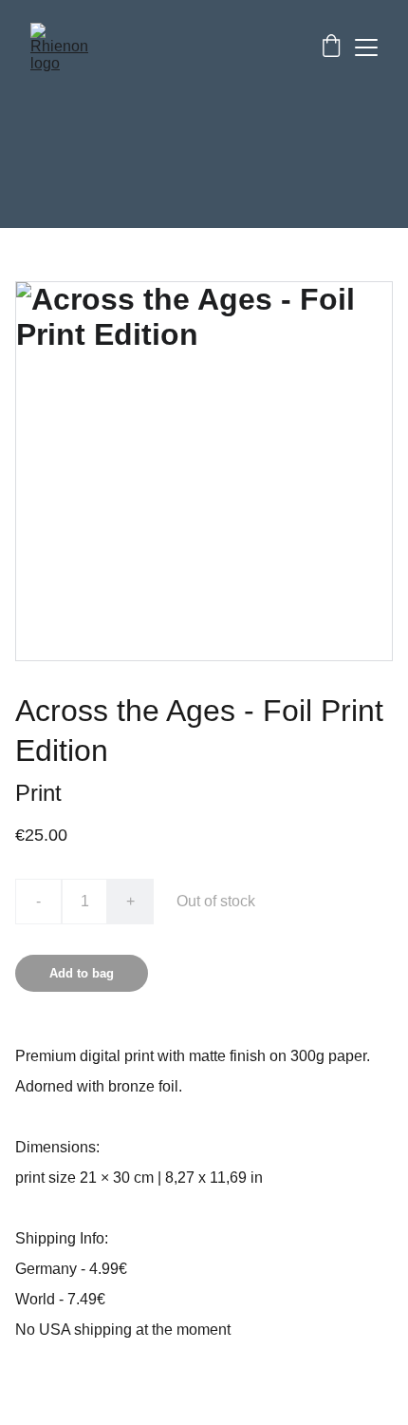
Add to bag (81, 973)
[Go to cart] (331, 47)
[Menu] (366, 47)
